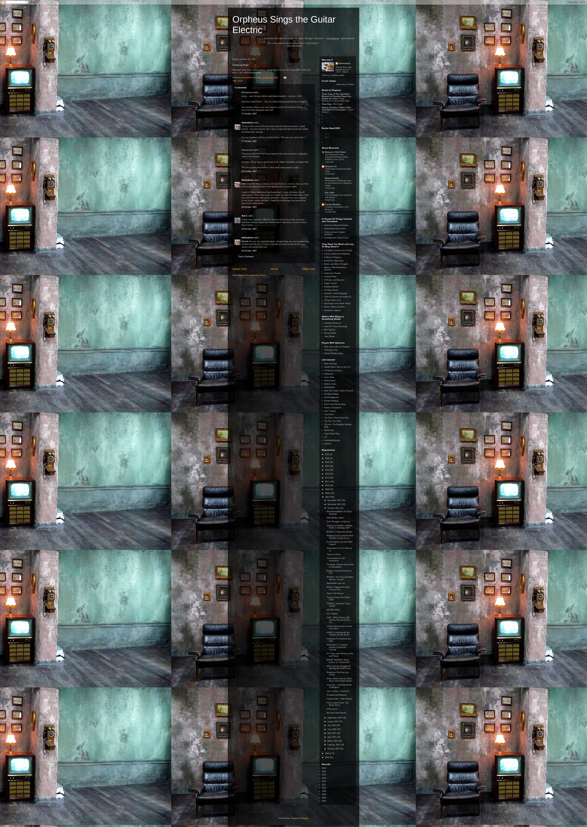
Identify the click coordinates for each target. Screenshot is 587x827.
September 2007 (335, 718)
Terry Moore (329, 336)
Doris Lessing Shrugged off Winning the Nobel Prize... (339, 667)
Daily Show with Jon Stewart (336, 347)
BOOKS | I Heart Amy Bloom (339, 532)
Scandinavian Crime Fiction (336, 238)
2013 (327, 474)
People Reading (331, 401)
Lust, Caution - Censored (338, 691)
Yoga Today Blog (331, 433)
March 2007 (332, 741)
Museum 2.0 (330, 166)
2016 (327, 462)
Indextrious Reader (332, 273)
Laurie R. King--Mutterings (335, 326)
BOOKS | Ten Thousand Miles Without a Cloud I (340, 578)
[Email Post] (285, 77)
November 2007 (334, 504)
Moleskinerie (329, 380)
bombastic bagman (332, 310)
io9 (325, 437)
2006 (327, 753)
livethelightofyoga (332, 440)
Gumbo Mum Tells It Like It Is (337, 367)
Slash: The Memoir (335, 593)
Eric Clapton (332, 614)
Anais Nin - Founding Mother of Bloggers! (339, 686)
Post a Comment (245, 256)
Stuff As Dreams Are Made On (337, 297)
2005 (327, 757)
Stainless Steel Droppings (335, 293)
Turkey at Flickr (334, 554)
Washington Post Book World (337, 303)
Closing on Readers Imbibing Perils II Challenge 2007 (339, 526)
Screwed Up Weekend (336, 695)
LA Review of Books (333, 370)
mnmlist (327, 444)
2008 (327, 493)
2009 (327, 489)
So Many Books (331, 290)
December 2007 (334, 500)
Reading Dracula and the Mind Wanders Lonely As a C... (340, 536)
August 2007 (333, 721)
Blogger (305, 818)
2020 (327, 454)
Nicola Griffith (330, 333)
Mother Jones (330, 384)
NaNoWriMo (329, 387)
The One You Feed (332, 421)
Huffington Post (331, 350)
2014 (327, 470)
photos (262, 70)
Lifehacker (328, 374)
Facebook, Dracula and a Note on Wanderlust (340, 565)
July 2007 (332, 725)
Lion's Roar (329, 377)
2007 (327, 497)
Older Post (308, 269)
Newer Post (239, 269)
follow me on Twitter (345, 84)
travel (240, 81)
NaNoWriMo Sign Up (336, 583)
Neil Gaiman (329, 330)
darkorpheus (247, 122)
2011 (327, 481)
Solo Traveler (330, 411)
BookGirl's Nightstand (333, 261)
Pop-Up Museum (333, 204)
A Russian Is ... (333, 709)
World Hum (329, 430)
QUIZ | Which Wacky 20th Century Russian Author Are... (338, 619)
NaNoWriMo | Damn (335, 518)
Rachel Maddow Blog (333, 353)
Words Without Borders (334, 307)
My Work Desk (333, 610)
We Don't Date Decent (336, 713)
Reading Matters (331, 286)
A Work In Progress (332, 257)
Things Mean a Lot (332, 300)
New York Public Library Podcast (338, 391)
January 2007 (333, 749)
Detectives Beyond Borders (336, 225)
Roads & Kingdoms (332, 407)
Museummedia (332, 178)
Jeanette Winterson (332, 323)
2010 (327, 485)
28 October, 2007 (249, 171)
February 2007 (334, 745)
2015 (327, 466)
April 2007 (332, 737)
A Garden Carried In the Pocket (338, 250)
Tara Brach (329, 414)
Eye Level (329, 192)
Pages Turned (330, 283)
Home (274, 269)
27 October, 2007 (249, 114)
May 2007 (332, 733)
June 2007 (332, 729)
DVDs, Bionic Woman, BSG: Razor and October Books (339, 679)
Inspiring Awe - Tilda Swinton (339, 699)
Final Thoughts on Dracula (338, 521)
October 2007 (333, 508)
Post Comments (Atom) (255, 275)
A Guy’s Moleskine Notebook (337, 254)
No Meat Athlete (331, 394)
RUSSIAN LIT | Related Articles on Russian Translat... (337, 647)
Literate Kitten (330, 276)
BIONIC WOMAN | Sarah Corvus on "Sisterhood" (338, 661)
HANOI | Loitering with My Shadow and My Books (338, 633)
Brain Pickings (330, 363)
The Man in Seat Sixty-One (336, 418)
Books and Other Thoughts (336, 264)
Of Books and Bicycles (334, 280)
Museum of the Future (335, 152)
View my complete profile (333, 75)
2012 (327, 478)
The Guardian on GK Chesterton (336, 559)
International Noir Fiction (335, 228)
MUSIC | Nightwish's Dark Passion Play (338, 588)
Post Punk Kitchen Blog (334, 404)
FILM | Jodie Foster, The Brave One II (337, 704)
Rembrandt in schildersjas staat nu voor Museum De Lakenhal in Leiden (338, 183)
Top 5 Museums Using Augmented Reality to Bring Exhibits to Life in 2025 (336, 157)
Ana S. (245, 216)
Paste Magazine (331, 397)
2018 (327, 458)
